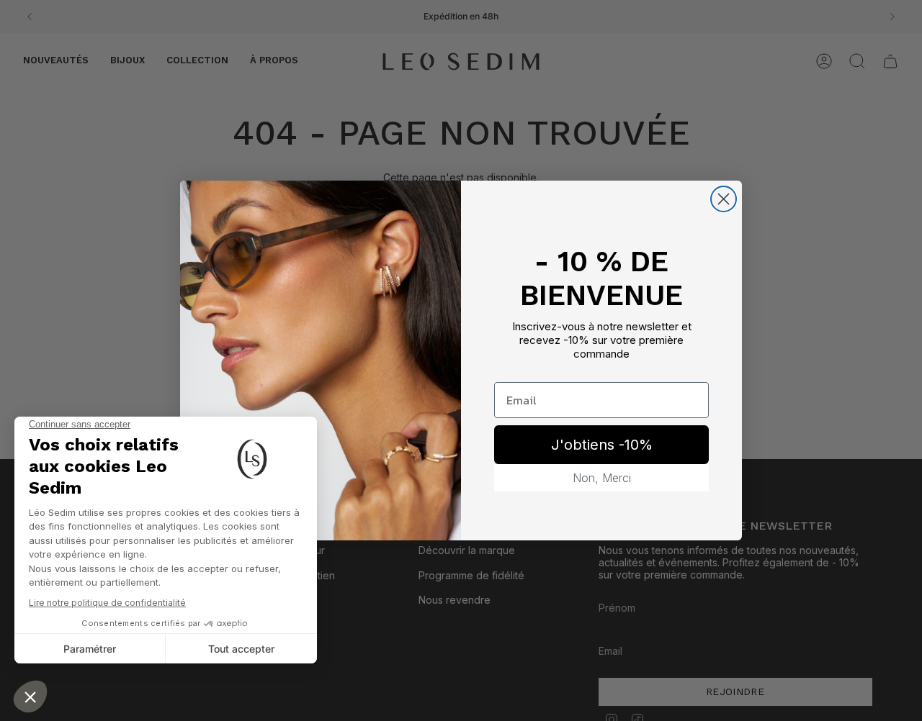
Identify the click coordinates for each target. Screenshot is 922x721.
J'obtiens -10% (602, 444)
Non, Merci (602, 478)
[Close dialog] (723, 199)
